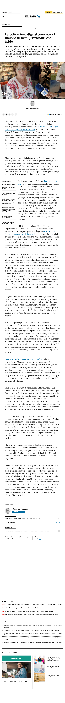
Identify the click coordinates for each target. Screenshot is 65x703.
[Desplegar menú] (3, 16)
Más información (9, 539)
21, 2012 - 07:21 (34, 110)
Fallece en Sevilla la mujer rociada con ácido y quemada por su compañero (9, 201)
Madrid (6, 24)
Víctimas (41, 531)
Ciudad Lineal (18, 531)
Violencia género (33, 531)
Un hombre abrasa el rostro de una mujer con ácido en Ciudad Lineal (8, 186)
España (4, 29)
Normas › (58, 522)
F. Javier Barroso (32, 108)
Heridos (26, 531)
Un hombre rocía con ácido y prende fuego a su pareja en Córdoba (8, 209)
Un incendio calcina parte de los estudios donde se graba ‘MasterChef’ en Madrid (29, 611)
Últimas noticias (50, 29)
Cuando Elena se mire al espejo (7, 217)
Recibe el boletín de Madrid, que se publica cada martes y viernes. (23, 518)
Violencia (47, 531)
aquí (40, 539)
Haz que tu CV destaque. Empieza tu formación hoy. (53, 667)
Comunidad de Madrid (12, 29)
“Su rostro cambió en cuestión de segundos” (24, 359)
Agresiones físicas (9, 531)
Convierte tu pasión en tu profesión (53, 676)
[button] (32, 80)
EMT (43, 29)
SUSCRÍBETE (48, 12)
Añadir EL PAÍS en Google (56, 114)
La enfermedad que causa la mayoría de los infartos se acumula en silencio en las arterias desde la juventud (31, 630)
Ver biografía (16, 511)
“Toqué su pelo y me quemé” (8, 194)
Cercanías (34, 29)
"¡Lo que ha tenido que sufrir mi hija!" (8, 223)
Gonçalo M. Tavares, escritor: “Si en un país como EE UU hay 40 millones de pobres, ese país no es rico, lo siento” (33, 642)
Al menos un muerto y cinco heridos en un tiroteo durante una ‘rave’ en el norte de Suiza (32, 614)
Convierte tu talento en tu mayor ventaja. (15, 681)
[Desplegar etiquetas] (59, 531)
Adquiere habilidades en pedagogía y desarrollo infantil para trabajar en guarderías (54, 659)
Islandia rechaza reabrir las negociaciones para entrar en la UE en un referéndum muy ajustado (34, 604)
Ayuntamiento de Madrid (25, 29)
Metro (39, 29)
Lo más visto (6, 622)
